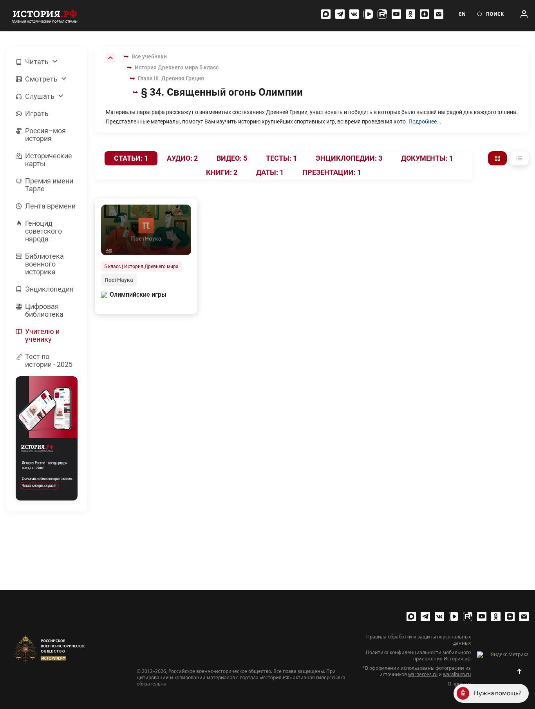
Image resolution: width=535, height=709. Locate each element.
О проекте (459, 684)
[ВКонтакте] (354, 14)
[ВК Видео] (368, 14)
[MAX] (326, 14)
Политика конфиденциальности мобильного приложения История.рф (418, 655)
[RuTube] (382, 14)
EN (462, 14)
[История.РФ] (45, 15)
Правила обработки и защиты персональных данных (418, 640)
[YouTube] (396, 14)
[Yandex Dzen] (424, 14)
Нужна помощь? (498, 693)
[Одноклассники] (410, 14)
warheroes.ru (422, 674)
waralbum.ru (457, 674)
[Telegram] (340, 14)
